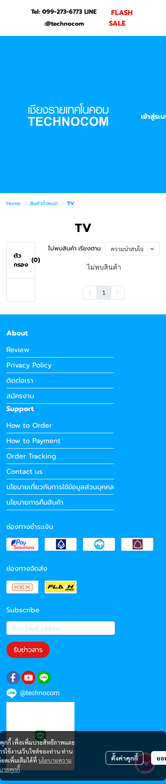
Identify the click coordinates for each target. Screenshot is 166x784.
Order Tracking (31, 456)
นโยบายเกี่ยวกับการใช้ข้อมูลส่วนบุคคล (60, 487)
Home (13, 203)
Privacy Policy (29, 365)
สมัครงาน (20, 396)
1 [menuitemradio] (104, 292)
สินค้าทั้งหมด (44, 203)
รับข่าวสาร (28, 650)
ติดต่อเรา (19, 381)
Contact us (24, 472)
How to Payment (33, 441)
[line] (44, 677)
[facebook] (13, 677)
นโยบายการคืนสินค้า (34, 502)
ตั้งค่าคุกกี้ (124, 758)
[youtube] (28, 677)
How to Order (29, 425)
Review (17, 350)
